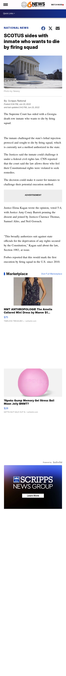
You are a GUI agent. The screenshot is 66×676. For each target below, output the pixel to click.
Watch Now (56, 5)
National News (16, 27)
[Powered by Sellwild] (57, 462)
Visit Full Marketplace (51, 274)
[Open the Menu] (5, 5)
